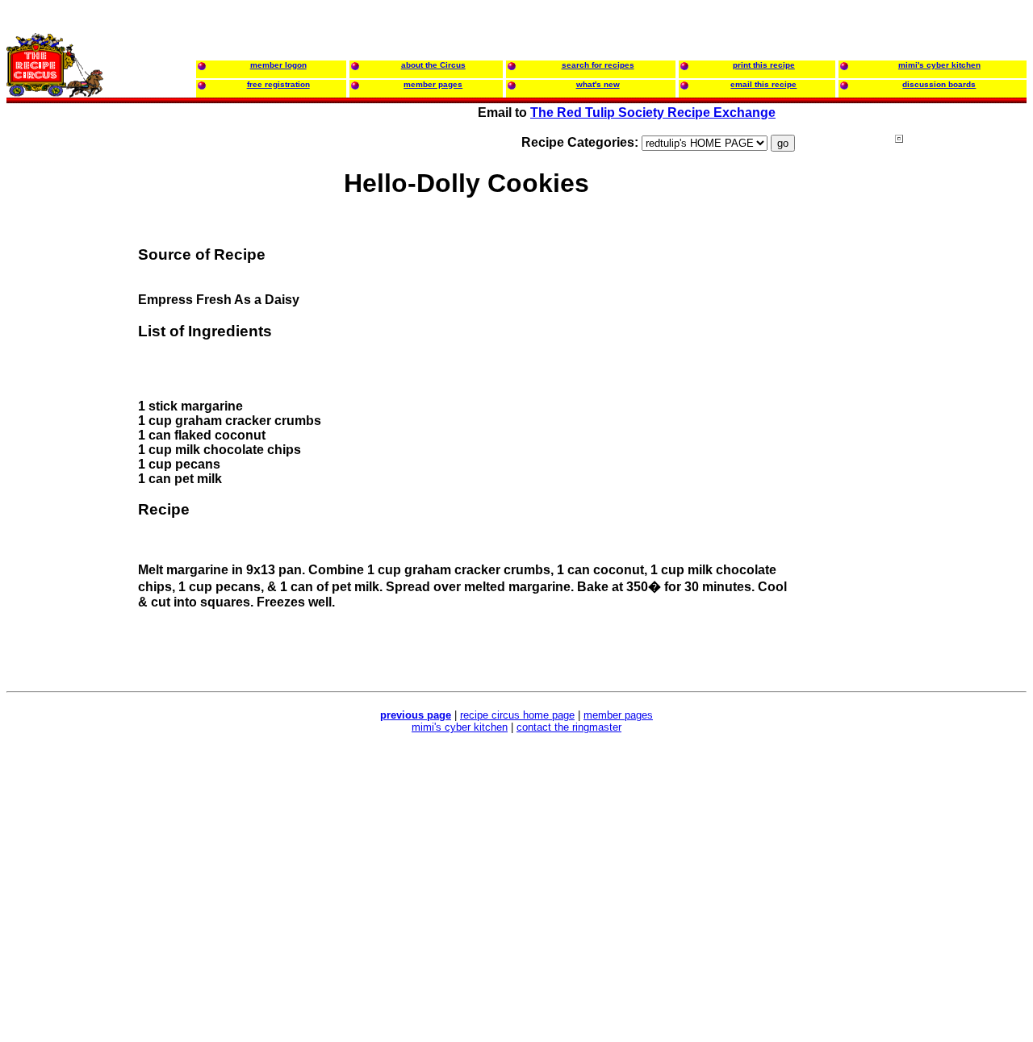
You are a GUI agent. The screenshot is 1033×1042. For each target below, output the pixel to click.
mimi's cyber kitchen (460, 727)
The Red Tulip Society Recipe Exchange (653, 112)
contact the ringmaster (568, 727)
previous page (415, 715)
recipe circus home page (517, 715)
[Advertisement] (959, 443)
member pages (618, 715)
